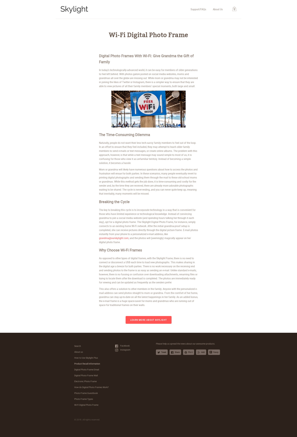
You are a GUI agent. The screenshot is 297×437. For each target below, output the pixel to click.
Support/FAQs (198, 9)
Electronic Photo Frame (85, 381)
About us (78, 351)
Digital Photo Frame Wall (86, 375)
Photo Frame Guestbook (86, 393)
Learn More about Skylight (148, 319)
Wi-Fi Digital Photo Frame (86, 404)
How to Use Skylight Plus (86, 357)
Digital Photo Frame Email (86, 369)
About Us (218, 9)
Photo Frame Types (83, 398)
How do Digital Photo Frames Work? (91, 387)
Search (77, 346)
